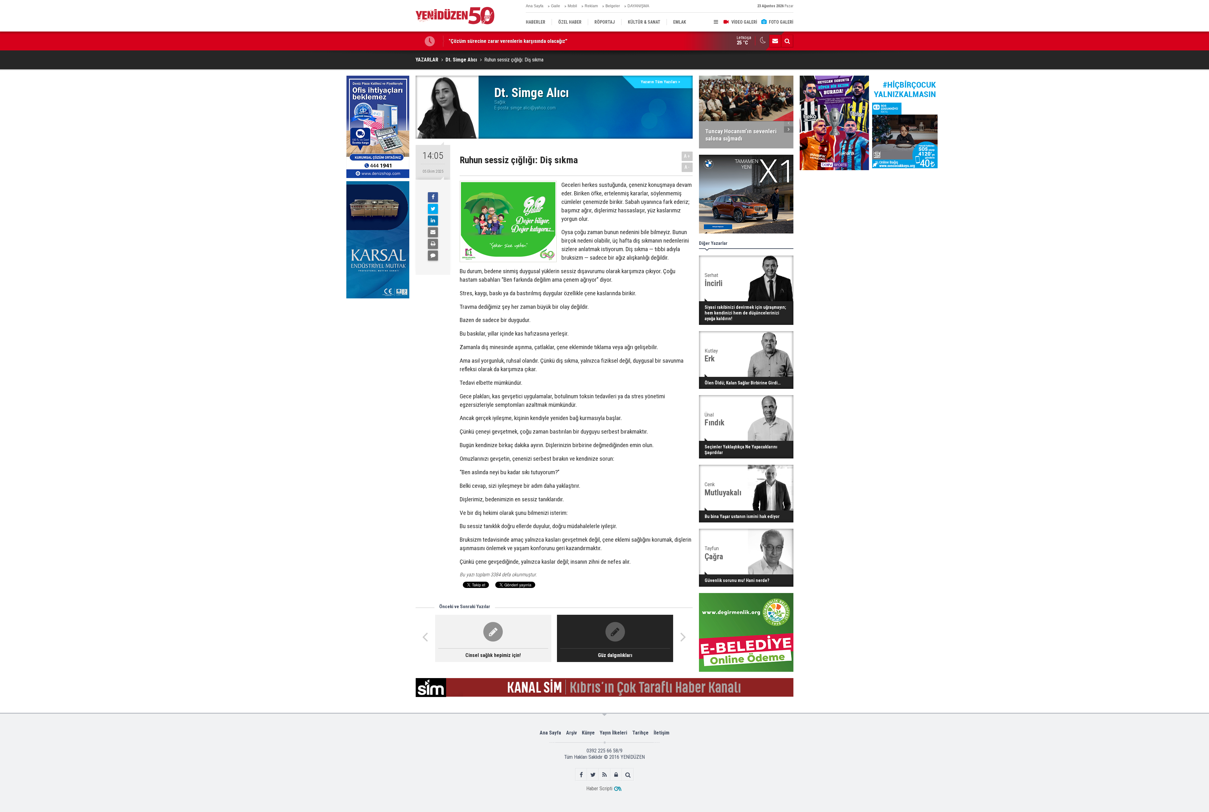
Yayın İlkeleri (613, 733)
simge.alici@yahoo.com (533, 108)
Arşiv (571, 733)
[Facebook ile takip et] (581, 775)
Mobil (572, 6)
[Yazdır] (433, 244)
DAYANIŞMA (638, 6)
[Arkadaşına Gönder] (433, 232)
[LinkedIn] (433, 221)
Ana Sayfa (534, 6)
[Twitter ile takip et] (593, 775)
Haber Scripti (599, 789)
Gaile (555, 6)
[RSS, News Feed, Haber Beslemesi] (604, 775)
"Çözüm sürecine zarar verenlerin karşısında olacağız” (508, 41)
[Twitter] (433, 209)
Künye (588, 733)
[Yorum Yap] (433, 256)
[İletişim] (775, 41)
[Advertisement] (377, 349)
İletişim (661, 733)
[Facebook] (433, 197)
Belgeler (612, 6)
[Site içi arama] (787, 41)
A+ (687, 156)
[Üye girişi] (616, 775)
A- (687, 167)
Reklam (591, 6)
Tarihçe (640, 733)
